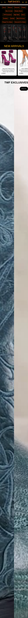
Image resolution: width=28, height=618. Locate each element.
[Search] (5, 2)
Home (4, 7)
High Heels (16, 14)
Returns (10, 7)
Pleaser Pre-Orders (7, 22)
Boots (23, 14)
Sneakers (5, 18)
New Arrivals (9, 11)
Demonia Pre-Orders (20, 22)
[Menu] (1, 2)
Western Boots (18, 11)
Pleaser (23, 7)
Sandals (12, 18)
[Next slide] (25, 62)
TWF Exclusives (7, 14)
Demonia (17, 7)
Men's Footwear (21, 18)
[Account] (23, 2)
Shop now (24, 88)
